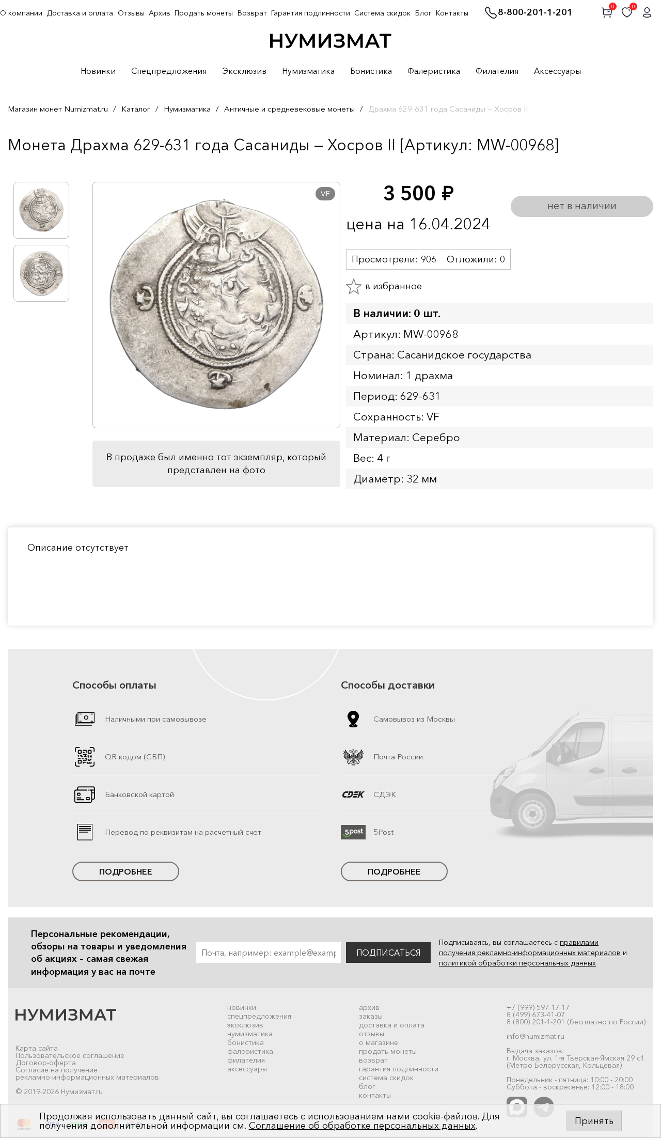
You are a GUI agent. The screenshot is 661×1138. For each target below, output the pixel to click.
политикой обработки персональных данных (517, 963)
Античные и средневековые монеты (289, 109)
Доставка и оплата (79, 13)
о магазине (378, 1042)
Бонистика (371, 71)
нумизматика (250, 1033)
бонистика (245, 1042)
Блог (423, 13)
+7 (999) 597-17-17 (538, 1007)
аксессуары (247, 1068)
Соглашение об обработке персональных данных (362, 1125)
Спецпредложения (169, 71)
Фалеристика (433, 71)
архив (369, 1007)
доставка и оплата (391, 1025)
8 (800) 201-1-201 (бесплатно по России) (576, 1021)
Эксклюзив (244, 71)
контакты (375, 1095)
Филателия (497, 71)
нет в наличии (582, 205)
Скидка (30, 166)
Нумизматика (308, 71)
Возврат (252, 13)
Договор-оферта (45, 1062)
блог (367, 1086)
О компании (21, 13)
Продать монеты (204, 13)
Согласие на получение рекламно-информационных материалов (87, 1073)
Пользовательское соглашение (69, 1055)
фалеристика (250, 1051)
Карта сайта (36, 1048)
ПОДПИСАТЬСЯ (388, 952)
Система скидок (382, 13)
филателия (246, 1060)
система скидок (386, 1077)
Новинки (98, 71)
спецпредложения (259, 1016)
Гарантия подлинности (310, 13)
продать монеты (388, 1051)
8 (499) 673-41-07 (536, 1014)
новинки (241, 1007)
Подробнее (125, 871)
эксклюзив (245, 1025)
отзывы (371, 1033)
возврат (373, 1060)
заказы (371, 1016)
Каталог (135, 109)
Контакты (452, 13)
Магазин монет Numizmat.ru (58, 109)
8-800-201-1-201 (535, 13)
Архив (159, 13)
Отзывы (131, 13)
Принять (594, 1121)
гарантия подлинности (398, 1068)
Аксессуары (557, 71)
